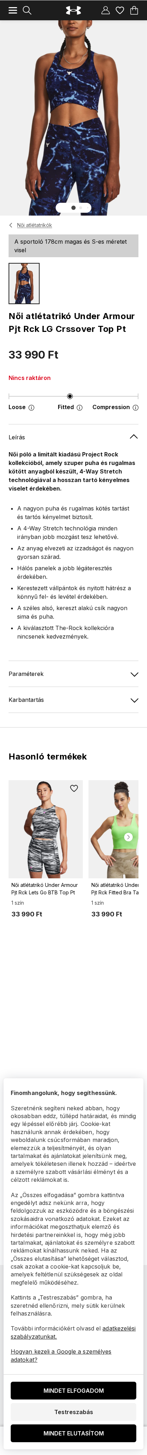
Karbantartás (26, 699)
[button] (73, 208)
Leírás (17, 437)
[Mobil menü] (13, 10)
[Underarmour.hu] (73, 10)
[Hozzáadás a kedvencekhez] (74, 788)
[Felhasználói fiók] (105, 10)
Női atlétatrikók (34, 225)
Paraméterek (26, 673)
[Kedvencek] (120, 10)
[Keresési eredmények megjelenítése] (27, 10)
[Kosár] (134, 10)
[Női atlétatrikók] (11, 225)
